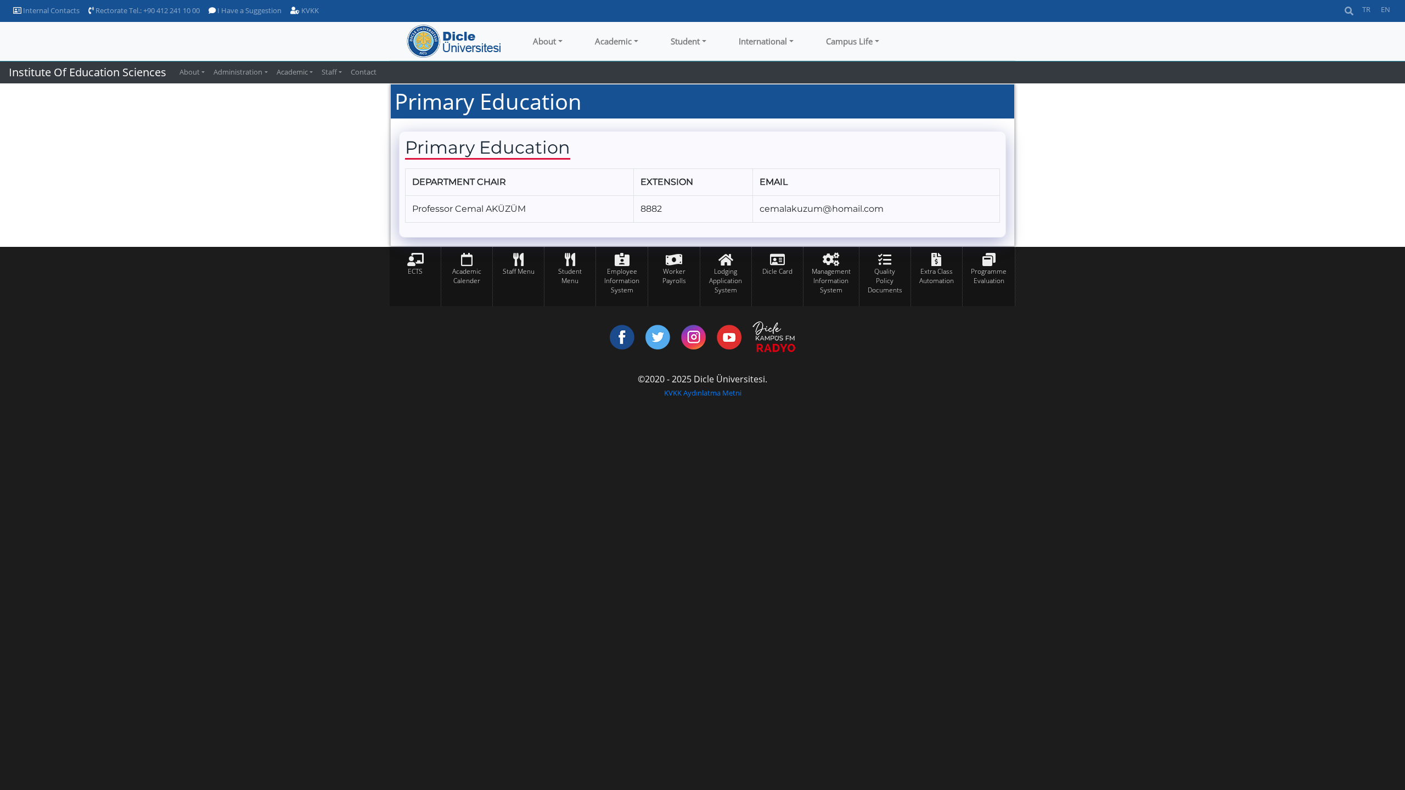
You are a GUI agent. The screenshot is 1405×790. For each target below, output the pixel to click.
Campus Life (849, 41)
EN (1385, 9)
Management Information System (831, 281)
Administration (237, 72)
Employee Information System (621, 281)
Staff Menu (519, 271)
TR (1366, 9)
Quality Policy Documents (885, 281)
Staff (329, 72)
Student (685, 41)
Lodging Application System (725, 281)
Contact (363, 72)
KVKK (309, 10)
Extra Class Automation (936, 276)
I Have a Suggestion (249, 10)
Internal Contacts (50, 10)
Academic (613, 41)
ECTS (415, 271)
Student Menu (570, 276)
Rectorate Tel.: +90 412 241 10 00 (147, 10)
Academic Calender (466, 276)
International (763, 41)
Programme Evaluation (989, 276)
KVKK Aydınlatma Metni (702, 393)
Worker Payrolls (674, 276)
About (544, 41)
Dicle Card (777, 271)
